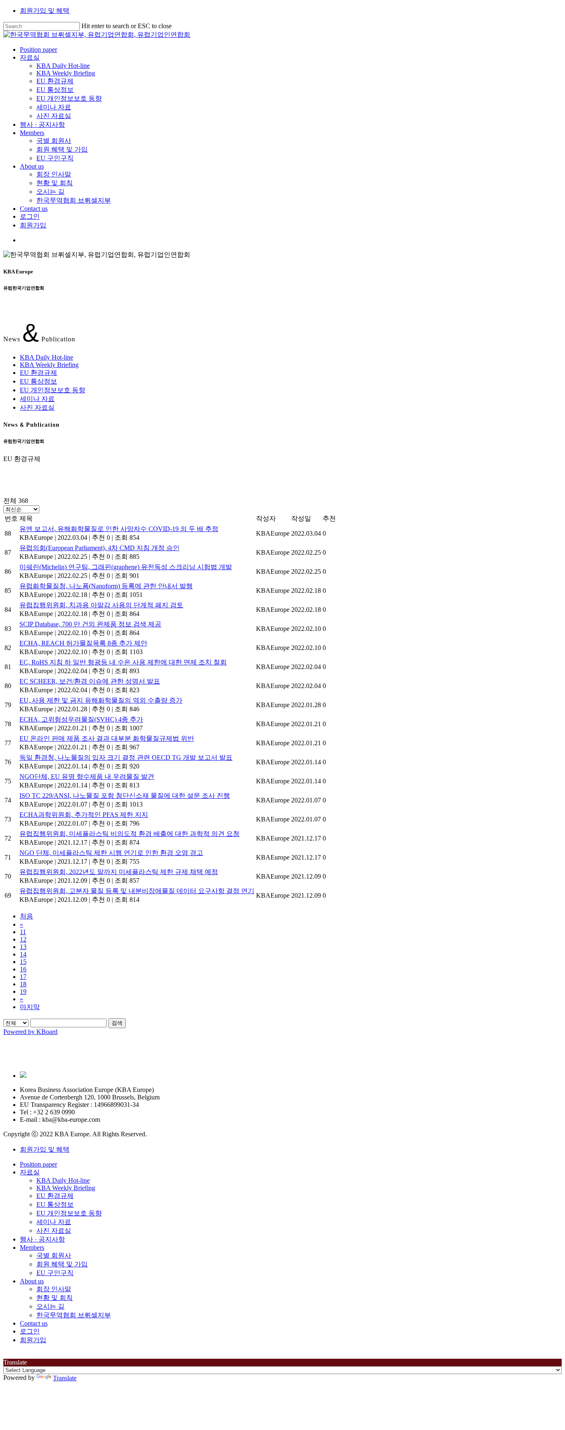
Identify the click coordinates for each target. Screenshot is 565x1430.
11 (23, 931)
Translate (65, 1378)
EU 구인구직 (55, 1272)
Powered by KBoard (30, 1031)
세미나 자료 (37, 398)
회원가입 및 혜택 (44, 10)
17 (23, 976)
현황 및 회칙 (54, 1297)
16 (23, 969)
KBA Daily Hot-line (46, 357)
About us (32, 1281)
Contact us (34, 1323)
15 (23, 961)
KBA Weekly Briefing (49, 364)
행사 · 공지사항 (42, 1239)
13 (23, 946)
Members (32, 1247)
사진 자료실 (37, 407)
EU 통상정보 (38, 381)
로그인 (30, 1331)
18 (23, 984)
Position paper (38, 1164)
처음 (26, 916)
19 (23, 991)
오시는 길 (50, 1306)
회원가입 (33, 1339)
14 (23, 954)
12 (23, 939)
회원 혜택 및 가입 (62, 1264)
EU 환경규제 (38, 372)
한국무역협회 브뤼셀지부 (73, 1315)
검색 (117, 1023)
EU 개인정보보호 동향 (52, 390)
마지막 (30, 1006)
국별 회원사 (53, 1255)
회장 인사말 (53, 1288)
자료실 (30, 1172)
